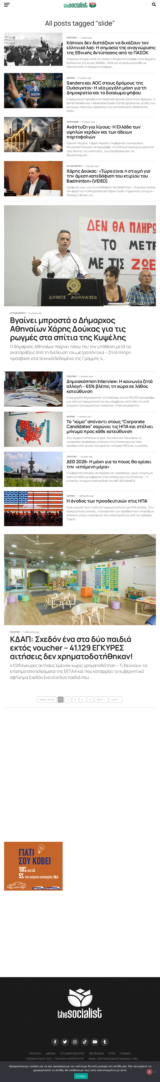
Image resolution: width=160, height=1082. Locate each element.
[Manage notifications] (149, 1072)
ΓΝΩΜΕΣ (125, 1053)
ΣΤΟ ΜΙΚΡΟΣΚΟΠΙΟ (72, 1053)
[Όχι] (155, 1072)
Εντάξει (81, 1076)
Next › (101, 699)
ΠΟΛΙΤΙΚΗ (35, 1053)
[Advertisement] (80, 924)
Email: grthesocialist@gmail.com (113, 1059)
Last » (116, 699)
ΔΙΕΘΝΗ (51, 1053)
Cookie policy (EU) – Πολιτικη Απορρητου (55, 1059)
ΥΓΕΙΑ (111, 1053)
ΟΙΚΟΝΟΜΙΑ (96, 1053)
